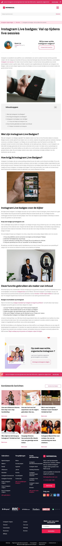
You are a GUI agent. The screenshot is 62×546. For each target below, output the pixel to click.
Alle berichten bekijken (53, 386)
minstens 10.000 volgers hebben (43, 293)
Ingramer (17, 466)
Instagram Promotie (7, 478)
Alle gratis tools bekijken (33, 491)
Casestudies (6, 528)
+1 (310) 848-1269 (49, 480)
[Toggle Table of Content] (54, 107)
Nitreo (17, 460)
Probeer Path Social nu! (46, 47)
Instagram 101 (18, 45)
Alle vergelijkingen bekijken (20, 482)
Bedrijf (3, 466)
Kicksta (17, 472)
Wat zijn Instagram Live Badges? (16, 114)
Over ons (25, 525)
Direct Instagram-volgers (6, 486)
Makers (4, 463)
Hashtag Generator (34, 469)
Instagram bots (21, 291)
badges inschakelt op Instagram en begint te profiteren (28, 303)
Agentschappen (6, 460)
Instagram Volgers (8, 521)
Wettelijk (25, 528)
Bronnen (18, 22)
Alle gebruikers (6, 495)
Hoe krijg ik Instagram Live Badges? (17, 116)
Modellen (4, 472)
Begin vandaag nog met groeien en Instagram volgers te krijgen (25, 331)
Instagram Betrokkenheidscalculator (35, 462)
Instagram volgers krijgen (7, 22)
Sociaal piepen (19, 463)
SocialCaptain (19, 475)
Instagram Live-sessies (7, 62)
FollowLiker (18, 478)
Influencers (4, 469)
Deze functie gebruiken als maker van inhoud (19, 124)
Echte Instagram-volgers (6, 482)
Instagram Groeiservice (8, 475)
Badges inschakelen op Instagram (18, 126)
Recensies (6, 531)
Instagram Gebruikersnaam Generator (33, 474)
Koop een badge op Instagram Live (18, 121)
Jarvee (17, 469)
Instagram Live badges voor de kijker (17, 119)
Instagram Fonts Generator (33, 479)
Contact (25, 521)
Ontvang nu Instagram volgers (41, 362)
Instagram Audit (33, 466)
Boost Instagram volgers (6, 491)
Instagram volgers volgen (34, 483)
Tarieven (5, 525)
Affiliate (5, 534)
